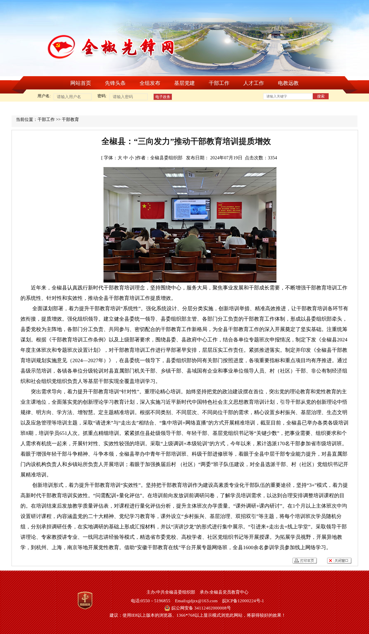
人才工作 (253, 83)
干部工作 (219, 83)
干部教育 (70, 119)
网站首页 (80, 83)
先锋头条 (115, 83)
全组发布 (150, 83)
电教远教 (288, 83)
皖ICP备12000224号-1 (243, 601)
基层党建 (184, 83)
